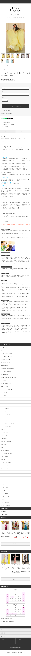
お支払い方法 (9, 646)
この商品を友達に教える (6, 122)
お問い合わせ (3, 642)
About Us (25, 646)
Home (5, 646)
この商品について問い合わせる (8, 124)
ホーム (2, 65)
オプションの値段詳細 (5, 110)
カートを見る (18, 639)
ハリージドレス (7, 65)
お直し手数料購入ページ (5, 252)
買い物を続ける (5, 126)
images (23, 131)
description (7, 131)
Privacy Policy (12, 647)
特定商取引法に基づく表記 (6, 113)
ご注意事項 (3, 511)
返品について (4, 111)
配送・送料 (15, 646)
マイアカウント (3, 639)
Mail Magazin (18, 647)
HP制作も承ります (5, 514)
